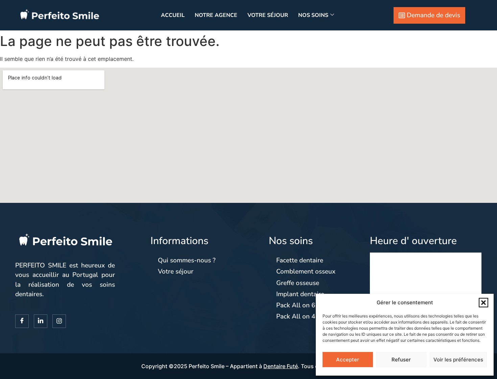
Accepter (347, 359)
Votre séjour (267, 15)
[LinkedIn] (40, 321)
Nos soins (313, 15)
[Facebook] (22, 321)
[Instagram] (59, 321)
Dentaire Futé (280, 366)
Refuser (401, 359)
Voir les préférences (458, 359)
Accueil (173, 15)
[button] (483, 302)
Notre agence (216, 15)
